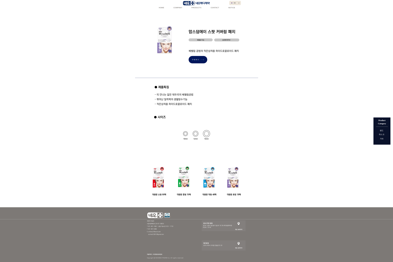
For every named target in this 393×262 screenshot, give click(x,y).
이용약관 (149, 254)
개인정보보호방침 (157, 254)
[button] (178, 7)
